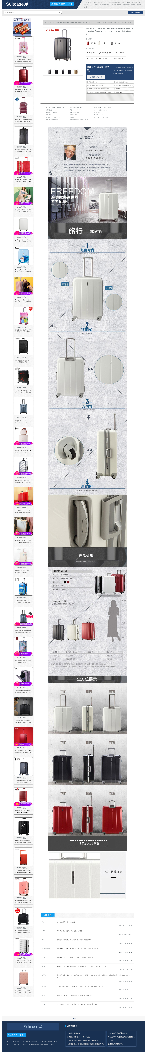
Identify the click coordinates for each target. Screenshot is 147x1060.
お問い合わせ (135, 12)
